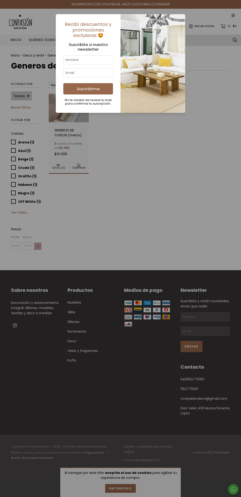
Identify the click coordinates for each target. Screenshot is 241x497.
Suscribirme (88, 89)
